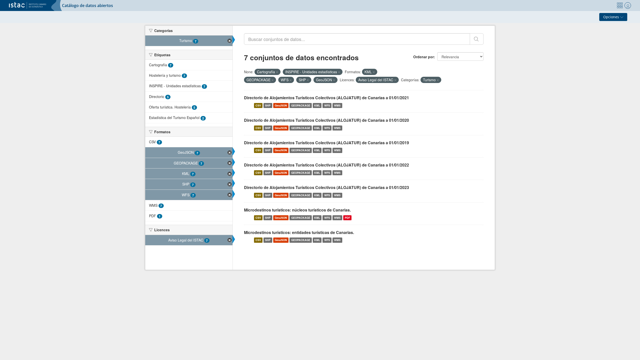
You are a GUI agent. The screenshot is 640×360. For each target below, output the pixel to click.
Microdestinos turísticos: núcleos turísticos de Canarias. (297, 210)
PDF (347, 218)
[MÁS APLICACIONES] (619, 5)
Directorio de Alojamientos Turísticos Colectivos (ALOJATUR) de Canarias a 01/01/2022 (326, 165)
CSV (258, 105)
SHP (267, 105)
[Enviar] (477, 39)
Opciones (611, 16)
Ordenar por (423, 56)
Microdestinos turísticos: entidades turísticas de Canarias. (299, 232)
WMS (337, 105)
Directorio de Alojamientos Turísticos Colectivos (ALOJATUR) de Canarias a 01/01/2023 (326, 187)
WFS (327, 105)
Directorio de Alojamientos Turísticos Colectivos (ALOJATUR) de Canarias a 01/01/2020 (326, 120)
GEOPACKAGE (300, 105)
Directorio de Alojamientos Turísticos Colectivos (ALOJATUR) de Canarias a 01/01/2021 (326, 97)
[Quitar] (277, 72)
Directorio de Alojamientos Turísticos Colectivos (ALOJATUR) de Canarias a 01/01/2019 (326, 143)
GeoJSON (281, 105)
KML (317, 105)
